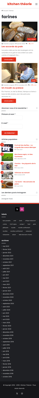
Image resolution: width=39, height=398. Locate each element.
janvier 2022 (7, 252)
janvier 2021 (7, 291)
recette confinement (24, 227)
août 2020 (6, 306)
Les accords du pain (12, 46)
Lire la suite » (8, 59)
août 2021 (6, 268)
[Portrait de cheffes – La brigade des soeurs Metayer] (7, 148)
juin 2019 (6, 351)
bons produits (7, 220)
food (29, 224)
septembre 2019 (8, 341)
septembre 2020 (8, 303)
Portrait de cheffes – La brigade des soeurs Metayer (25, 146)
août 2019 (6, 345)
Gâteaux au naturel (22, 173)
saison (14, 234)
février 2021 (7, 287)
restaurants (6, 234)
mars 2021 (6, 284)
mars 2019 (6, 361)
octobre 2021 (7, 262)
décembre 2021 (8, 256)
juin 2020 (6, 313)
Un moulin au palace (12, 87)
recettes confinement (16, 231)
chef (14, 220)
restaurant (29, 231)
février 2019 (7, 364)
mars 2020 (6, 322)
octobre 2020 (7, 300)
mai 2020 (6, 316)
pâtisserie (5, 227)
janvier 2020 (7, 329)
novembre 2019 (8, 335)
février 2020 (7, 326)
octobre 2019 (7, 338)
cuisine (5, 224)
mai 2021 (6, 278)
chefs (20, 220)
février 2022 (7, 249)
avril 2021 (6, 281)
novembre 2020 (8, 297)
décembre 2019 (8, 332)
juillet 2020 (6, 310)
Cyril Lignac (13, 224)
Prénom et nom (8, 114)
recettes (5, 231)
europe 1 (22, 224)
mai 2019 (6, 354)
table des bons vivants (25, 234)
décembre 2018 (8, 370)
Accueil (5, 10)
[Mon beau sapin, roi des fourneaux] (7, 157)
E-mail (5, 123)
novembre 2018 (8, 373)
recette (13, 227)
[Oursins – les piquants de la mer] (7, 166)
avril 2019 (6, 357)
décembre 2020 (8, 294)
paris (34, 224)
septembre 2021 (8, 265)
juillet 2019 (6, 348)
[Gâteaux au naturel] (7, 175)
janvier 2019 (7, 367)
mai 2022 (6, 246)
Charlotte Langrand (8, 43)
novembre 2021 (8, 259)
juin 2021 (6, 275)
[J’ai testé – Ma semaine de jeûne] (7, 184)
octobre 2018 (7, 376)
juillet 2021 (6, 271)
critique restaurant (30, 220)
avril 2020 (6, 319)
